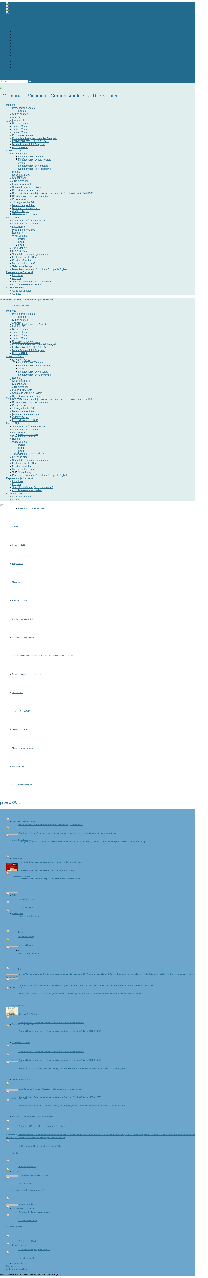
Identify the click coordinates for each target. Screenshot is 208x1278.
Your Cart (16, 76)
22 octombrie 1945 (28, 1183)
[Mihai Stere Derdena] (12, 916)
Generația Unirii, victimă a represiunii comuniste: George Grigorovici (51, 862)
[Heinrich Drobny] (12, 899)
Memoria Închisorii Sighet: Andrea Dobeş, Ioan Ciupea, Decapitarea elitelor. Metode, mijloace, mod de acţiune (72, 1068)
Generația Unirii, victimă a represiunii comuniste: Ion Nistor (47, 870)
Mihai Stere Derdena (29, 916)
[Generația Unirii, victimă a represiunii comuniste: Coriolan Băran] (12, 878)
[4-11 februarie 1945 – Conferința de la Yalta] (12, 1146)
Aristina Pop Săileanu (29, 1014)
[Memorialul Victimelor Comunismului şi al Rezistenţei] (97, 96)
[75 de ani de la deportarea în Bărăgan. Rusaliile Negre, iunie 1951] (12, 824)
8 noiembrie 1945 (27, 1166)
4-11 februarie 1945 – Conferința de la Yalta (40, 1146)
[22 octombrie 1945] (12, 1183)
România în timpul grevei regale (34, 1175)
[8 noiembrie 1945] (12, 1166)
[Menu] (1, 312)
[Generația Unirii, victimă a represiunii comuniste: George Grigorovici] (12, 862)
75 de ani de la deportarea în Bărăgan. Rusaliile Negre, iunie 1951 (51, 824)
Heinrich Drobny (26, 899)
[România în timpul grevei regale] (12, 1175)
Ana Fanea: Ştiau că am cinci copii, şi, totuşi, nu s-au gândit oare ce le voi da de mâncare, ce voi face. (68, 833)
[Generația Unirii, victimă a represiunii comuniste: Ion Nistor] (12, 870)
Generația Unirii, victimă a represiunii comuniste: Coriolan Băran (50, 878)
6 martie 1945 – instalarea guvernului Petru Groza (43, 1126)
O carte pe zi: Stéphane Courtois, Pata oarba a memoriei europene (51, 1022)
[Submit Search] (30, 81)
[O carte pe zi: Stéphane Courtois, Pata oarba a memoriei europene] (12, 1022)
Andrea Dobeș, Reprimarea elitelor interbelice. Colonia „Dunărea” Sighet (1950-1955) (60, 1031)
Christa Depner (26, 907)
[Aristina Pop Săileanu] (12, 1014)
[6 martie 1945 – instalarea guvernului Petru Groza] (12, 1126)
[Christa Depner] (12, 907)
